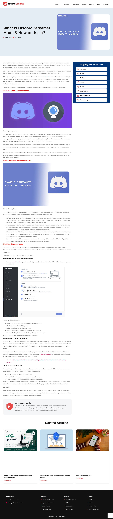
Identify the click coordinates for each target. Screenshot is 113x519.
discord (48, 77)
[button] (58, 4)
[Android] (78, 87)
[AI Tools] (78, 74)
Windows (82, 78)
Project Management (85, 100)
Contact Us (105, 4)
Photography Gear (85, 95)
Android (82, 86)
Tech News (83, 69)
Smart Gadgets (84, 91)
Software (66, 4)
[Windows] (78, 78)
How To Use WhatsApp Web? (84, 475)
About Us (91, 4)
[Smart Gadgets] (78, 91)
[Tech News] (78, 69)
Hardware (57, 4)
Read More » (7, 480)
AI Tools (82, 73)
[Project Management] (78, 100)
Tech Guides (76, 4)
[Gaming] (78, 82)
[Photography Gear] (78, 96)
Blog (98, 4)
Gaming (84, 4)
